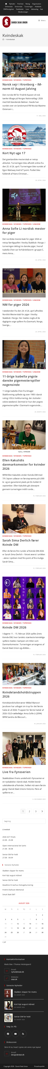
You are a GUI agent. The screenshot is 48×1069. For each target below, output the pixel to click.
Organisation (36, 4)
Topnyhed (27, 80)
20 (24, 928)
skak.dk (14, 979)
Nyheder (12, 4)
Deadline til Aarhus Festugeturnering (17, 885)
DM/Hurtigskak (8, 9)
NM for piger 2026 (15, 304)
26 (18, 932)
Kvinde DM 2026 (14, 627)
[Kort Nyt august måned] (8, 1005)
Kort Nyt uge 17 (13, 153)
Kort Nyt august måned (12, 875)
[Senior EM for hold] (8, 1018)
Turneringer (28, 6)
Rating (28, 4)
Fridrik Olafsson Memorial (13, 890)
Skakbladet (20, 9)
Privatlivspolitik (39, 1066)
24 (5, 932)
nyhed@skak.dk (17, 972)
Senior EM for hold (10, 880)
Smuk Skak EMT (8, 894)
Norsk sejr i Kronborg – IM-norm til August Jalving (22, 86)
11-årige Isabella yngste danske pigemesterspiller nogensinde (21, 380)
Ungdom (36, 224)
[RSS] (23, 1033)
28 (30, 932)
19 (18, 928)
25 (12, 932)
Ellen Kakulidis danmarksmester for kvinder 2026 (23, 464)
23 (42, 928)
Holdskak (38, 6)
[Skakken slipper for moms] (8, 993)
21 (30, 928)
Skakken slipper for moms (13, 870)
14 (30, 924)
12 (18, 924)
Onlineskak (9, 6)
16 (42, 924)
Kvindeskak (10, 39)
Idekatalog (34, 9)
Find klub (20, 4)
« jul (4, 942)
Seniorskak (18, 6)
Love (27, 9)
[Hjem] (3, 39)
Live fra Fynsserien (16, 772)
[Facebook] (8, 1033)
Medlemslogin (23, 12)
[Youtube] (15, 1033)
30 (42, 932)
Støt (41, 9)
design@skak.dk (17, 1055)
